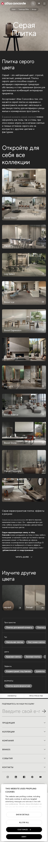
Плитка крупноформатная (18, 686)
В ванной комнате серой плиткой (19, 117)
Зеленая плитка (33, 657)
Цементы (40, 671)
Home (14, 9)
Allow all (24, 822)
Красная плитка (13, 657)
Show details (22, 815)
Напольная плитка (14, 642)
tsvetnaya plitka (23, 9)
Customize (23, 830)
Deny (24, 837)
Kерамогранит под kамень (18, 671)
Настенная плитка (36, 642)
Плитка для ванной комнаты (19, 627)
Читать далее (22, 557)
